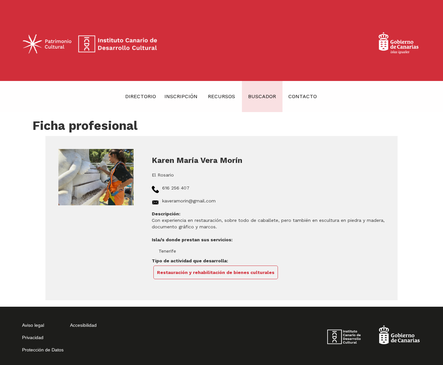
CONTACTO (302, 96)
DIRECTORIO (140, 96)
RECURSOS (221, 96)
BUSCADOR (262, 96)
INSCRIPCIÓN (181, 96)
